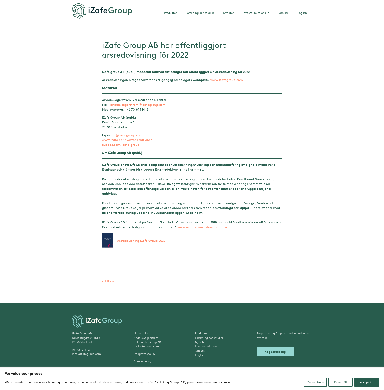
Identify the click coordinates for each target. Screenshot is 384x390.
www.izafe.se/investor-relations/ (127, 139)
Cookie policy (142, 361)
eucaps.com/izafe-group (121, 144)
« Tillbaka (109, 281)
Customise (314, 382)
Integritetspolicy (144, 354)
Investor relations (254, 13)
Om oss (283, 13)
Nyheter (228, 13)
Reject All (340, 382)
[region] (192, 378)
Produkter (170, 13)
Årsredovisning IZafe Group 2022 (141, 240)
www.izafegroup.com (226, 79)
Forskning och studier (200, 13)
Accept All (366, 382)
